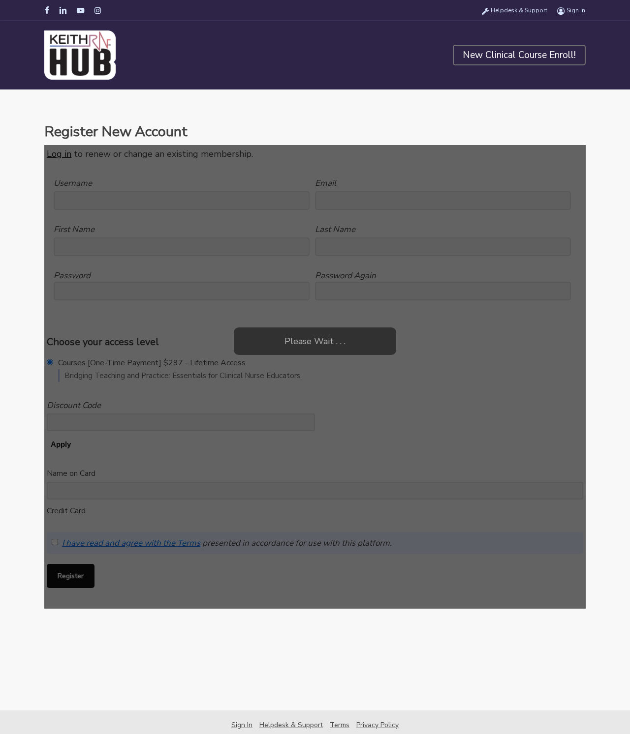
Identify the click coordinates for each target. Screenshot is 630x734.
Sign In (241, 725)
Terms (339, 725)
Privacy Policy (377, 725)
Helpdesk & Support (291, 725)
